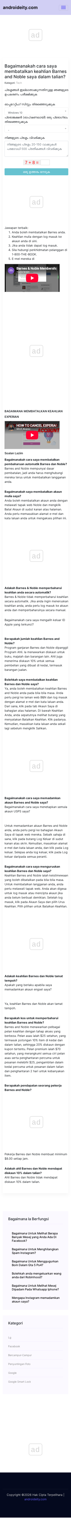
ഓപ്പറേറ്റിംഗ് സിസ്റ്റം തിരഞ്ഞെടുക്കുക (30, 104)
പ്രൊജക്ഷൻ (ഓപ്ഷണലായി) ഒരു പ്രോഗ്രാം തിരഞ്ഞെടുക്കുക (36, 119)
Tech (19, 82)
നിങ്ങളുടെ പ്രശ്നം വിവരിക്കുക (25, 138)
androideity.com (20, 7)
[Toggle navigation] (63, 8)
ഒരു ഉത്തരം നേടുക (36, 172)
